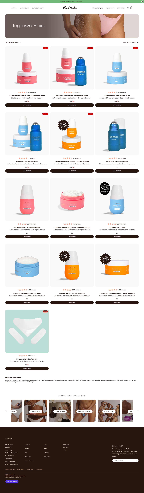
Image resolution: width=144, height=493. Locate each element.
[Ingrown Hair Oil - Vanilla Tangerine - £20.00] (72, 266)
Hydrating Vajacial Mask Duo (27, 359)
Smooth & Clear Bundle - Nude (27, 161)
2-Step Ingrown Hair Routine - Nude (117, 95)
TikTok (65, 450)
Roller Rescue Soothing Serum (117, 161)
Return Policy (30, 469)
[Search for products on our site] (128, 8)
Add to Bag (27, 105)
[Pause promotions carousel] (142, 1)
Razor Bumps (9, 450)
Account (121, 8)
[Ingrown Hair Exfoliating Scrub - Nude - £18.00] (27, 266)
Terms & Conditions (9, 469)
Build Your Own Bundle (11, 464)
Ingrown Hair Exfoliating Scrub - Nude (27, 293)
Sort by (129, 42)
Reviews (27, 448)
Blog (26, 452)
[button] (6, 410)
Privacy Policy (20, 469)
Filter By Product (12, 42)
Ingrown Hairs (9, 444)
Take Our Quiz (97, 8)
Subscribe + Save (10, 461)
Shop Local (28, 456)
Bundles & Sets (9, 455)
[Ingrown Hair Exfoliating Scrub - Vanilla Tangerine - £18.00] (117, 266)
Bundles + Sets (38, 8)
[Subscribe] (137, 460)
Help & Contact (29, 460)
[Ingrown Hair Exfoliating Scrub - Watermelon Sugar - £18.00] (72, 200)
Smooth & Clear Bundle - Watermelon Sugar (72, 95)
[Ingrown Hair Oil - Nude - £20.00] (117, 200)
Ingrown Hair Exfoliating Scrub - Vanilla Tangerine (117, 293)
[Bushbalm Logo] (70, 7)
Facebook (66, 444)
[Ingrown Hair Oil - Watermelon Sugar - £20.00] (27, 200)
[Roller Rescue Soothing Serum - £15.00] (117, 134)
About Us (27, 444)
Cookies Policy (39, 469)
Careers (46, 452)
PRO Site (109, 8)
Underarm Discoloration (12, 452)
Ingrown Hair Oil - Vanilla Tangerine (72, 293)
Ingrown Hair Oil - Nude (117, 227)
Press (45, 448)
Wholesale (47, 456)
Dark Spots (8, 447)
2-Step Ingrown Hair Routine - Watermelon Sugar (27, 95)
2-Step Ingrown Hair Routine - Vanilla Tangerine (72, 161)
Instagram (66, 447)
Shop (13, 8)
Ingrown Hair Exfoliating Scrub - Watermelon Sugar (72, 227)
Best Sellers (24, 8)
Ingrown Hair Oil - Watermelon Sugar (27, 227)
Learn (45, 444)
